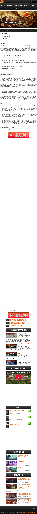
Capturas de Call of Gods (17, 323)
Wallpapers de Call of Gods (17, 320)
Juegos (10, 5)
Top (34, 508)
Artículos (3, 8)
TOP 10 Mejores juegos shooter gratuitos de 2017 (24, 494)
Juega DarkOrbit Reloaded (24, 360)
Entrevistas (10, 8)
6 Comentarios (26, 482)
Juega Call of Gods (18, 315)
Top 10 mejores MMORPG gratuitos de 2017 (24, 480)
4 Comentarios (26, 502)
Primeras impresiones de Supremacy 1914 (17, 411)
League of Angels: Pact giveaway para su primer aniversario (24, 463)
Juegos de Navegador (7, 31)
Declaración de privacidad (29, 512)
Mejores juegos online (20, 5)
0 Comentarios (19, 413)
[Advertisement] (18, 221)
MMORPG (27, 46)
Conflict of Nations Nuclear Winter (23, 456)
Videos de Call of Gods (16, 326)
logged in (9, 310)
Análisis (31, 5)
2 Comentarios (19, 425)
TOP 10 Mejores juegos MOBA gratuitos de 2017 (24, 500)
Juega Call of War (22, 333)
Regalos (25, 8)
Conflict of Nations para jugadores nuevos (24, 468)
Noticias (2, 5)
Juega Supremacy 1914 (23, 343)
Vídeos (19, 8)
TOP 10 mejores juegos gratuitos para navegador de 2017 (24, 486)
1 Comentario (19, 419)
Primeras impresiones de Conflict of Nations (17, 423)
